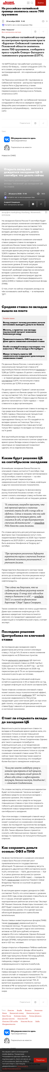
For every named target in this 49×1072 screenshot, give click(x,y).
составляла (7, 381)
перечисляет (13, 880)
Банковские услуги (32, 1013)
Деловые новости (8, 1018)
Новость (11, 1010)
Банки (4, 1013)
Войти (41, 3)
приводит (39, 523)
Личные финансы (35, 1016)
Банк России (6, 1016)
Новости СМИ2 (9, 155)
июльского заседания (18, 660)
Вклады (19, 1010)
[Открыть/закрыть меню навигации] (28, 3)
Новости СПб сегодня (10, 1021)
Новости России (26, 1021)
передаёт (39, 596)
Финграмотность (8, 1024)
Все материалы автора (11, 32)
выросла (40, 370)
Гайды (37, 1021)
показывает (13, 923)
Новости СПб (22, 1018)
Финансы (28, 1010)
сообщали (27, 695)
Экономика (38, 1010)
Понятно (40, 1060)
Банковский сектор (17, 1013)
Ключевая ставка (20, 1016)
